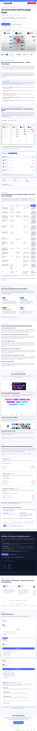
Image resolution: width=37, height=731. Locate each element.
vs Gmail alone (33, 278)
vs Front (16, 278)
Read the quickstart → (14, 554)
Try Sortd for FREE (31, 3)
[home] (8, 3)
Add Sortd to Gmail (5, 24)
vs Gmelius (19, 278)
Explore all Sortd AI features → (14, 503)
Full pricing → (22, 708)
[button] (2, 3)
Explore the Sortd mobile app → (28, 437)
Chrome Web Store (19, 600)
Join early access (6, 702)
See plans (18, 629)
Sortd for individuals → (11, 352)
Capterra (26, 600)
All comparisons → (4, 279)
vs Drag (23, 278)
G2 (23, 600)
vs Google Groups (28, 278)
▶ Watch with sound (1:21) (16, 24)
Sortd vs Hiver (11, 278)
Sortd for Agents (5, 554)
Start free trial (18, 648)
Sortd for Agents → (13, 365)
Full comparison (21, 338)
